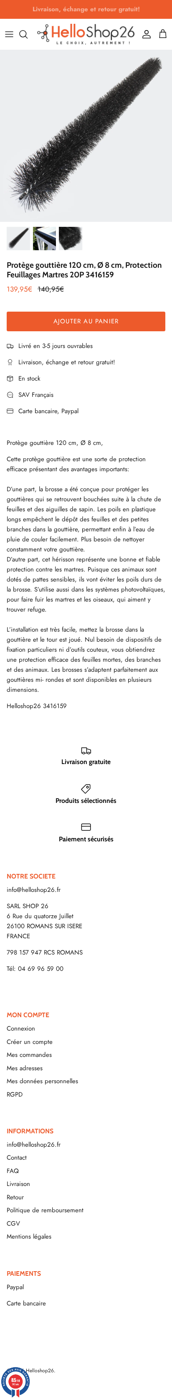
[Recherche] (27, 34)
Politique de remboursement (45, 1210)
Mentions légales (29, 1236)
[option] (86, 136)
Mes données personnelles (42, 1081)
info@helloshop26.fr (34, 889)
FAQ (13, 1171)
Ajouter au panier (86, 321)
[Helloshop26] (86, 34)
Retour (15, 1197)
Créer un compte (30, 1041)
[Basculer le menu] (9, 34)
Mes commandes (29, 1054)
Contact (17, 1157)
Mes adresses (25, 1068)
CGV (13, 1223)
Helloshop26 (40, 1370)
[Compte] (144, 34)
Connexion (21, 1028)
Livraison (18, 1183)
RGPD (15, 1094)
